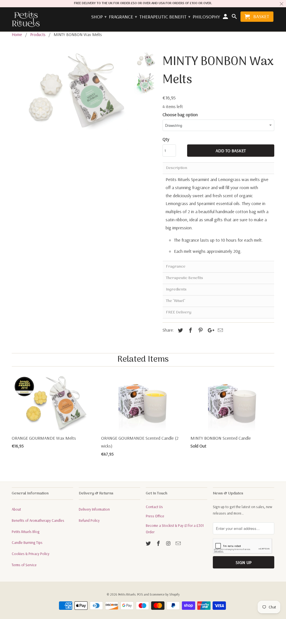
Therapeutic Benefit (164, 17)
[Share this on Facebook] (189, 330)
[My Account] (226, 18)
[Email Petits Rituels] (179, 543)
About (16, 509)
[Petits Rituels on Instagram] (169, 543)
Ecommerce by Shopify (165, 594)
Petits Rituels (126, 594)
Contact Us (154, 506)
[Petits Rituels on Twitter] (149, 543)
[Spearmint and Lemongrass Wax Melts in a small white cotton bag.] (70, 90)
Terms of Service (24, 565)
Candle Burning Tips (27, 542)
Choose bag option (180, 114)
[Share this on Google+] (209, 330)
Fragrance (123, 17)
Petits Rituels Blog (26, 531)
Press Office (155, 516)
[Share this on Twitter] (179, 330)
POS (140, 594)
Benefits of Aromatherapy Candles (38, 520)
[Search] (235, 18)
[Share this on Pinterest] (199, 330)
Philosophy (206, 17)
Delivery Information (94, 509)
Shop (98, 17)
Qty (166, 139)
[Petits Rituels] (26, 19)
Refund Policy (89, 520)
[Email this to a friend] (219, 330)
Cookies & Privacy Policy (30, 553)
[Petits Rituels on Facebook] (159, 543)
